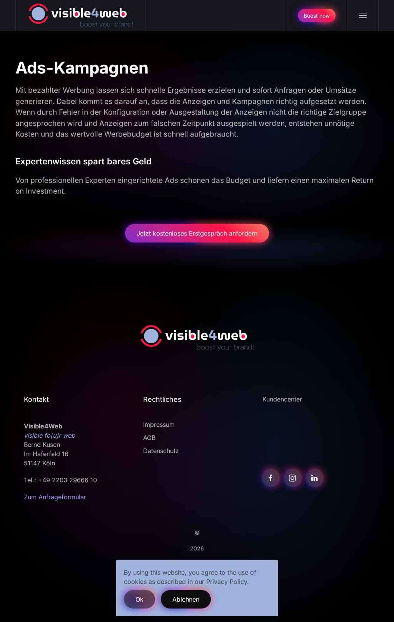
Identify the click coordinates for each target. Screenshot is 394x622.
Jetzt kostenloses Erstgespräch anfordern (197, 233)
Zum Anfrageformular (55, 497)
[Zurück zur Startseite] (81, 15)
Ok (139, 599)
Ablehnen (185, 599)
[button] (362, 15)
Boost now (317, 15)
